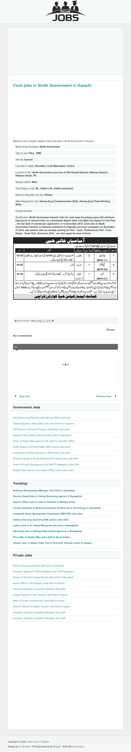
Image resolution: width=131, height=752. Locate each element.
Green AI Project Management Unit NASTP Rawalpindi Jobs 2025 (46, 464)
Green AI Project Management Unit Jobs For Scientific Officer (44, 441)
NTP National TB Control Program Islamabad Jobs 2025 (41, 429)
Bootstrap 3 (78, 746)
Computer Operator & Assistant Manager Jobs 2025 (39, 612)
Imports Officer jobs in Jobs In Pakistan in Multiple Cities (44, 502)
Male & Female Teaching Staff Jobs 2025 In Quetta (39, 600)
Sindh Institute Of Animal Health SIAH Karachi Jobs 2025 (41, 446)
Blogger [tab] (110, 329)
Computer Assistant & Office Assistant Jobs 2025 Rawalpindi (43, 571)
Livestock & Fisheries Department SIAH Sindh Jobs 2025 (41, 452)
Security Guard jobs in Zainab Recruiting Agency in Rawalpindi (47, 496)
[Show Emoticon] (16, 347)
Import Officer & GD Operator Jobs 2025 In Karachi (39, 583)
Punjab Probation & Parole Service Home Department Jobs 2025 (45, 458)
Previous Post (104, 396)
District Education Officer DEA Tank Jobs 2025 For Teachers (43, 423)
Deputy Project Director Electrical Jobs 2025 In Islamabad (42, 435)
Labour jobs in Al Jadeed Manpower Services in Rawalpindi (45, 525)
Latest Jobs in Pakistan (38, 741)
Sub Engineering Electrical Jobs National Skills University (41, 417)
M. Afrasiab (24, 746)
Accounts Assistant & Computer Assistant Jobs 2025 (39, 588)
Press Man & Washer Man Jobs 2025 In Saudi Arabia (41, 537)
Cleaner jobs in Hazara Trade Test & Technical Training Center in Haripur (52, 542)
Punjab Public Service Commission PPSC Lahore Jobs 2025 (43, 470)
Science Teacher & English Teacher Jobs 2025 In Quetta (41, 606)
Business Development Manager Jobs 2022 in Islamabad (44, 490)
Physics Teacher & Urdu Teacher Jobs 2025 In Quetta (40, 594)
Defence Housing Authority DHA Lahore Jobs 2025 (40, 519)
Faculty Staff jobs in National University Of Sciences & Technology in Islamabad (56, 507)
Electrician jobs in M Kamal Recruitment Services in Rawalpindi (47, 531)
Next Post (24, 396)
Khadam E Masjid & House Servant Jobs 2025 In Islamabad (43, 577)
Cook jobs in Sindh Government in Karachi (52, 85)
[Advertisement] (65, 51)
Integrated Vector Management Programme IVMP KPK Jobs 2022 (48, 513)
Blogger (57, 746)
